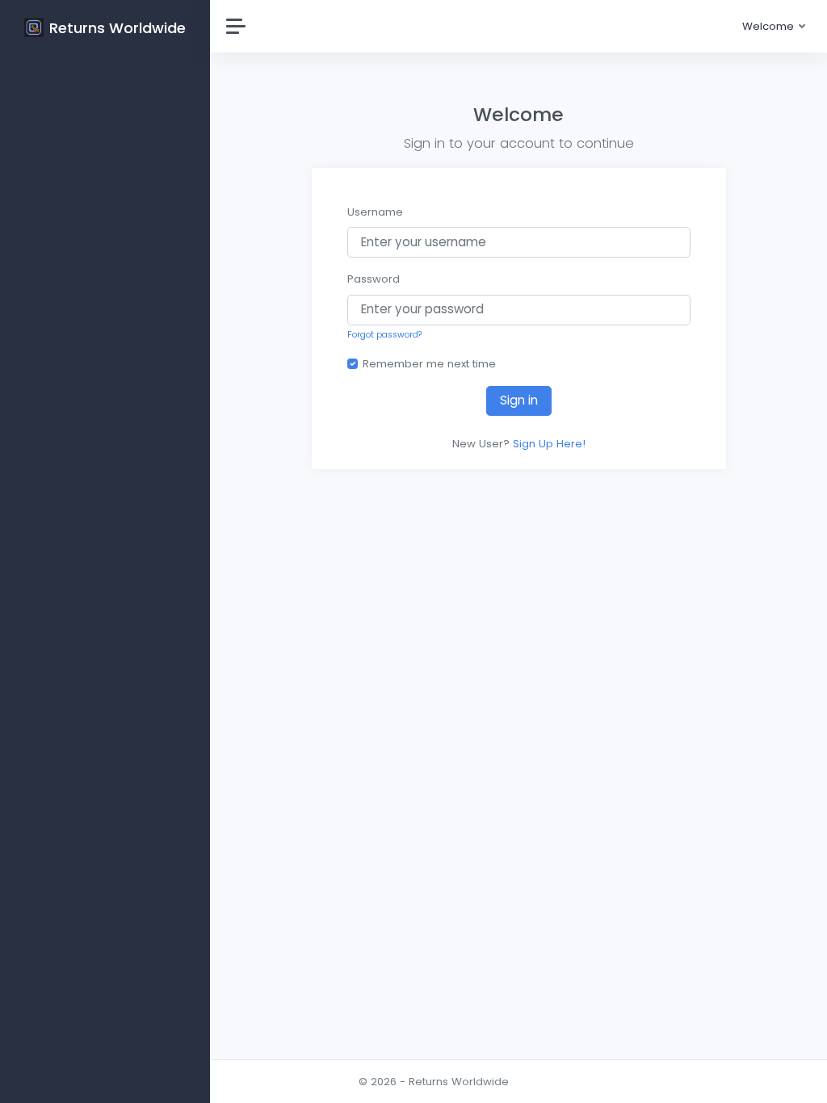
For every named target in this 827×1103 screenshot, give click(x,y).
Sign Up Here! (549, 443)
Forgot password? (384, 335)
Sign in (519, 400)
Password (373, 279)
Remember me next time (429, 363)
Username (375, 212)
